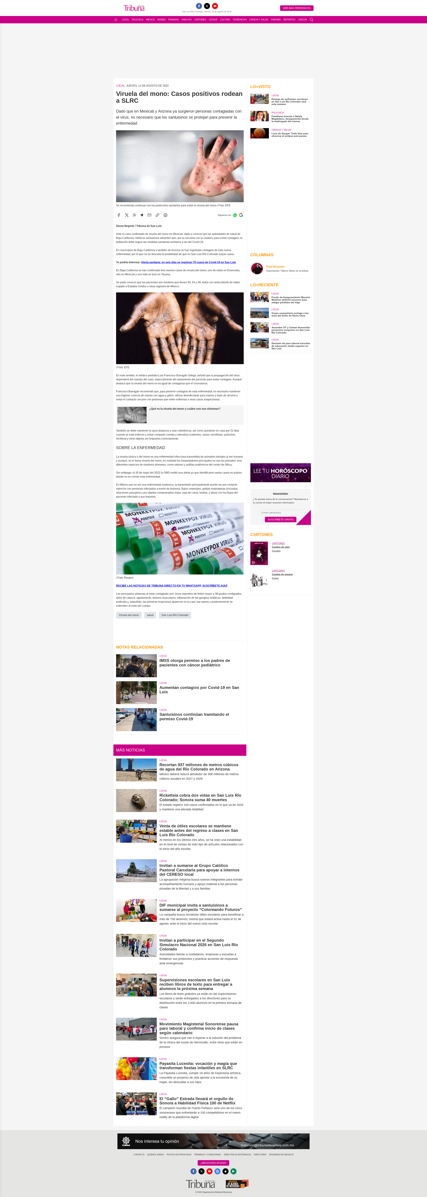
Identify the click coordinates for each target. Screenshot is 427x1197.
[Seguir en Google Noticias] (241, 215)
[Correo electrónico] (149, 215)
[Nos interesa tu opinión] (213, 1141)
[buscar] (312, 20)
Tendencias (240, 19)
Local (125, 19)
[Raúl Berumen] (257, 268)
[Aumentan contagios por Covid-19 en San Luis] (136, 692)
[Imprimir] (165, 215)
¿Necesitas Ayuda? (213, 1162)
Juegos (302, 19)
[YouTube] (215, 6)
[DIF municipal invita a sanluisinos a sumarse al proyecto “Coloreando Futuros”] (136, 914)
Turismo (276, 19)
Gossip (213, 19)
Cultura (225, 19)
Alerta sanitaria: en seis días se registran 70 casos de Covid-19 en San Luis (188, 262)
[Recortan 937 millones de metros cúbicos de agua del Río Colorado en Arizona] (136, 771)
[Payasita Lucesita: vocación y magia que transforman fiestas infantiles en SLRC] (136, 1072)
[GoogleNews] (218, 1171)
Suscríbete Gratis (281, 519)
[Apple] (226, 1171)
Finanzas (173, 19)
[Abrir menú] (115, 19)
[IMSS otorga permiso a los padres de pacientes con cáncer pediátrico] (136, 665)
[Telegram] (141, 215)
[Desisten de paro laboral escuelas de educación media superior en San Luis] (259, 344)
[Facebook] (199, 6)
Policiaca (137, 19)
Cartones (200, 19)
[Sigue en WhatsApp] (235, 215)
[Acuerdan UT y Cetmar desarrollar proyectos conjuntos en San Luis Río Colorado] (259, 328)
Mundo (161, 19)
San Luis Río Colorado (174, 615)
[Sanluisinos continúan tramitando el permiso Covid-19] (136, 719)
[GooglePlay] (234, 1171)
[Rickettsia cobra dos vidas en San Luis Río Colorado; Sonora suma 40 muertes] (136, 802)
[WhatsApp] (134, 215)
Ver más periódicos (297, 8)
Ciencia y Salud (258, 19)
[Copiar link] (157, 215)
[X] (207, 6)
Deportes (289, 19)
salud (150, 615)
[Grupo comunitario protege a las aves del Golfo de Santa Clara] (259, 313)
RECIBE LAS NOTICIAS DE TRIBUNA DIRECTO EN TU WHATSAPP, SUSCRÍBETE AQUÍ (171, 585)
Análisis (187, 19)
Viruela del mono (129, 615)
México (150, 19)
